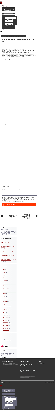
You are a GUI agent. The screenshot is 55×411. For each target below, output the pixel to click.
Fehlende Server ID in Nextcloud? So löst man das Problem (8, 247)
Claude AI (4, 272)
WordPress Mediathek (6, 315)
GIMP (3, 277)
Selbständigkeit (5, 301)
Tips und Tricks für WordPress (11, 18)
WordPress (6, 15)
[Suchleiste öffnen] (1, 0)
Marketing (4, 293)
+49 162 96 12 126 (42, 363)
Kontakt (3, 29)
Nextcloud (5, 26)
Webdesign (6, 25)
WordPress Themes (5, 328)
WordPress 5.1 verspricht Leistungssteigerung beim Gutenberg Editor (26, 216)
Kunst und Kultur (5, 288)
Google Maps (5, 280)
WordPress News (8, 397)
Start (3, 5)
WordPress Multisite (9, 24)
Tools (3, 307)
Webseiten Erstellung (7, 389)
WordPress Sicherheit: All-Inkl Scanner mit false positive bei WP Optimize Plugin (8, 260)
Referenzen (4, 11)
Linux (3, 291)
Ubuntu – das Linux (5, 309)
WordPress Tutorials (6, 330)
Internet (4, 285)
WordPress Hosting (9, 23)
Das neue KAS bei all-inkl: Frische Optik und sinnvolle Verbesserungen (8, 242)
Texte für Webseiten (7, 10)
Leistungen (4, 6)
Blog (3, 14)
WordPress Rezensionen (6, 323)
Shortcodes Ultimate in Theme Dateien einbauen (13, 216)
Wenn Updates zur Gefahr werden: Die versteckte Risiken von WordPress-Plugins (7, 251)
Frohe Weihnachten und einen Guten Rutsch (7, 255)
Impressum (52, 382)
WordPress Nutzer (5, 320)
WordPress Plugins (9, 20)
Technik (4, 304)
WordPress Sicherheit (9, 19)
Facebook (4, 275)
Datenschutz (48, 382)
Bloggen (4, 269)
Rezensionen (5, 299)
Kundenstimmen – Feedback (8, 13)
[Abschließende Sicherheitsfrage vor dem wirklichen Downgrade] (10, 126)
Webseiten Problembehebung (9, 9)
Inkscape (4, 283)
